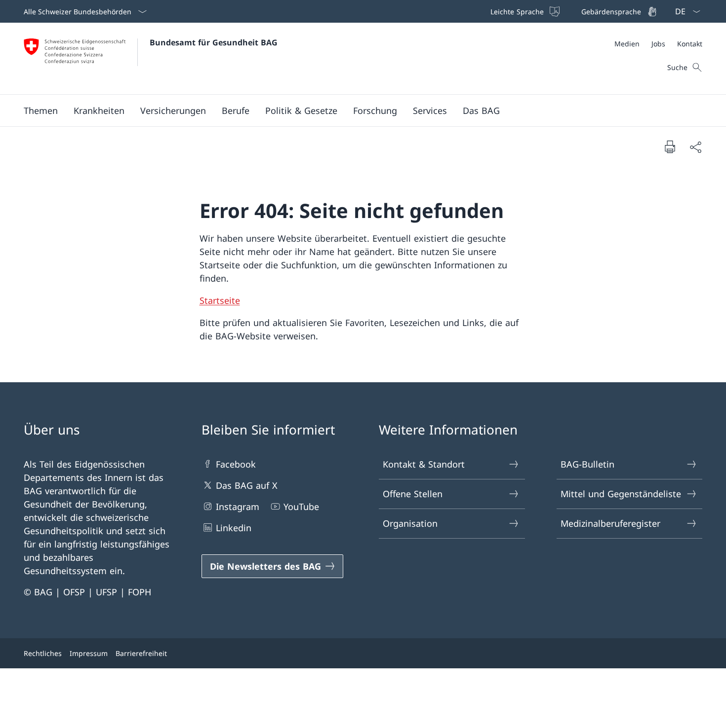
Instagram (237, 506)
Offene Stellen (413, 494)
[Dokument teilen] (695, 147)
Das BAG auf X (247, 485)
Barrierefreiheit (141, 653)
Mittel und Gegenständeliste (621, 494)
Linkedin (233, 528)
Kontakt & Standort (424, 464)
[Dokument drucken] (670, 146)
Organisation (410, 523)
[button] (41, 110)
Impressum (89, 653)
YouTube (301, 506)
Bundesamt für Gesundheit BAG (214, 42)
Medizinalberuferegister (610, 523)
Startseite (220, 300)
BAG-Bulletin (587, 464)
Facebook (236, 464)
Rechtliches (43, 653)
